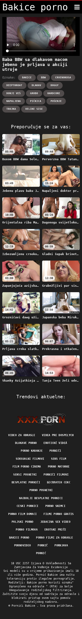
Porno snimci (55, 506)
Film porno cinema (27, 466)
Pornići (55, 450)
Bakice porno (19, 537)
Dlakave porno (26, 443)
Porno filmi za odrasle (54, 537)
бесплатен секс (58, 482)
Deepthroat (14, 85)
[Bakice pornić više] (77, 7)
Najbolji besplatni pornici (41, 498)
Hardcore (53, 93)
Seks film (58, 458)
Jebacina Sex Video (55, 521)
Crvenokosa (63, 77)
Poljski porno (22, 521)
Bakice (27, 77)
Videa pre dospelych (58, 435)
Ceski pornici (27, 506)
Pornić (41, 553)
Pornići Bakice (24, 605)
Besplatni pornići (26, 482)
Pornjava (61, 545)
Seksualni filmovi (30, 458)
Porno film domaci (22, 514)
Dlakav (36, 85)
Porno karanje (32, 450)
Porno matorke (59, 466)
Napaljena (13, 101)
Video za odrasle (21, 435)
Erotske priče (55, 529)
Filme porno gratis (59, 514)
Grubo (34, 93)
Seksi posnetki (25, 474)
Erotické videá (55, 443)
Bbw (43, 77)
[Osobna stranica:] (41, 419)
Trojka (11, 108)
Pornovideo (22, 545)
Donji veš (13, 93)
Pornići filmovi (56, 474)
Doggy (55, 85)
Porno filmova (27, 529)
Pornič (43, 545)
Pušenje (56, 101)
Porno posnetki (41, 490)
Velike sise (34, 108)
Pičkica (35, 101)
